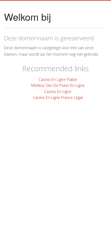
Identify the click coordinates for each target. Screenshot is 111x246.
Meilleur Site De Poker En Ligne (58, 85)
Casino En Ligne (57, 91)
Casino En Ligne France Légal (58, 97)
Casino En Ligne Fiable (58, 79)
